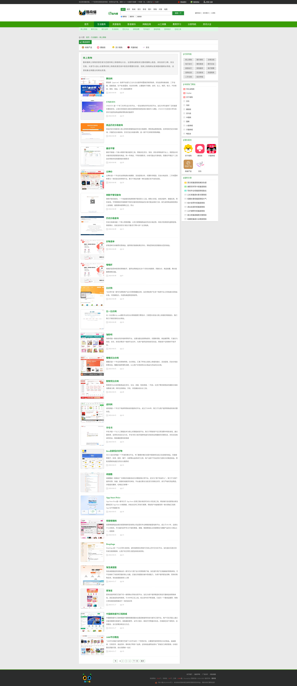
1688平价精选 (112, 637)
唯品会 (188, 134)
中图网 (188, 117)
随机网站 (196, 2)
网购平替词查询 (113, 195)
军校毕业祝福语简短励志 (197, 191)
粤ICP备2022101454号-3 (165, 682)
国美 (187, 121)
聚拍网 (109, 78)
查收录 (139, 16)
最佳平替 (110, 148)
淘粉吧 (109, 335)
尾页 (142, 661)
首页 (86, 24)
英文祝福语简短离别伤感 (197, 183)
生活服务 (101, 24)
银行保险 (200, 60)
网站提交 (183, 2)
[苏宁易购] (188, 148)
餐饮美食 (200, 64)
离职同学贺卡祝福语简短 (197, 187)
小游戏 (213, 13)
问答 (160, 9)
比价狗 (109, 288)
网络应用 (147, 24)
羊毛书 (109, 428)
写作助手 (146, 29)
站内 (123, 9)
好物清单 (110, 241)
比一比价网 (111, 311)
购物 (155, 9)
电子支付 (188, 64)
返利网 (109, 404)
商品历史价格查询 (114, 125)
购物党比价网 (112, 381)
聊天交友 (94, 29)
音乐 (139, 9)
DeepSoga (110, 544)
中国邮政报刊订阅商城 (116, 614)
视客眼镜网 (111, 521)
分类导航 (192, 24)
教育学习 (177, 24)
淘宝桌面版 (111, 567)
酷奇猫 (214, 678)
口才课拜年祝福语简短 (196, 211)
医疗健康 (211, 68)
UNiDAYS (110, 102)
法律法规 (211, 60)
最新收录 (198, 13)
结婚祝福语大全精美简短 (197, 219)
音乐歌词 (206, 13)
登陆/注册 (209, 2)
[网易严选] (188, 164)
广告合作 (205, 674)
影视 (144, 9)
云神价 (109, 172)
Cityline (188, 93)
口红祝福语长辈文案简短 (197, 195)
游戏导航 (157, 29)
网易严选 (88, 47)
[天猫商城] (211, 148)
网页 (128, 9)
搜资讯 (132, 16)
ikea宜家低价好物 (114, 451)
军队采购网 (190, 89)
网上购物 (84, 29)
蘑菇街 (102, 47)
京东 (147, 47)
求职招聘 (136, 29)
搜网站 (125, 16)
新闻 (133, 9)
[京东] (200, 164)
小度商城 (189, 125)
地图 (165, 9)
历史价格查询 (112, 218)
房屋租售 (211, 72)
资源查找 (116, 24)
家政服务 (200, 68)
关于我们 (189, 674)
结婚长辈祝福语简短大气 (197, 199)
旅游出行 (188, 68)
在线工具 (178, 29)
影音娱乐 (132, 24)
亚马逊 (188, 113)
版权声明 (197, 674)
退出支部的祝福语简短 (196, 207)
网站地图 (213, 674)
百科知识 (167, 29)
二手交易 (188, 77)
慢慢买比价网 (112, 358)
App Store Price (113, 497)
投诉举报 (200, 77)
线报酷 (109, 474)
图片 (149, 9)
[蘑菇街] (200, 148)
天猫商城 (134, 47)
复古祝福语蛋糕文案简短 (197, 215)
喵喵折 (109, 265)
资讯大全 (207, 24)
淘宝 (187, 105)
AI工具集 (162, 24)
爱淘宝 (109, 591)
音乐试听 (105, 29)
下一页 (135, 661)
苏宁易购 (118, 47)
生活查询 (115, 29)
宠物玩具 (188, 72)
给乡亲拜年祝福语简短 (196, 203)
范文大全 (125, 29)
